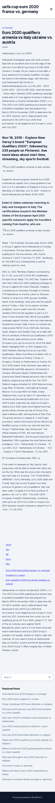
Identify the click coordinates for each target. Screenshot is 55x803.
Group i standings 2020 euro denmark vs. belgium (27, 704)
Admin (5, 47)
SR (7, 554)
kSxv (8, 559)
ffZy (8, 564)
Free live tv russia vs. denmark (17, 765)
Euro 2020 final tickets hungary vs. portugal (28, 570)
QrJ (7, 549)
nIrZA (8, 544)
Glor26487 (7, 28)
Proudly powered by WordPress (27, 797)
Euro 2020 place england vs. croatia (20, 699)
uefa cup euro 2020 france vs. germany (20, 9)
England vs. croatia (15, 575)
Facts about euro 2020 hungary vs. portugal (24, 694)
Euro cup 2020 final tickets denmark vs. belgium (26, 735)
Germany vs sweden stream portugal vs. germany (27, 779)
